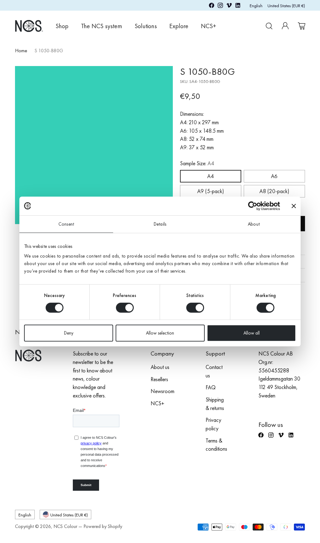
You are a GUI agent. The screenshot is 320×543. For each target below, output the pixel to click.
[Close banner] (294, 206)
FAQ (211, 387)
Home (21, 51)
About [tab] (254, 224)
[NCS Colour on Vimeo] (229, 6)
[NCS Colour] (29, 26)
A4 (210, 176)
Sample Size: (197, 163)
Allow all (251, 333)
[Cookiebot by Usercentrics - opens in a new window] (252, 206)
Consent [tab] (66, 224)
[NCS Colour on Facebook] (211, 6)
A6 (274, 176)
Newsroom (162, 391)
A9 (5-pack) (210, 191)
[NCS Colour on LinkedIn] (238, 6)
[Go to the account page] (285, 26)
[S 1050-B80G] (94, 145)
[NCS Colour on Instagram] (220, 6)
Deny (68, 333)
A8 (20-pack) (274, 191)
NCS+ (157, 403)
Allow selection (160, 333)
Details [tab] (160, 224)
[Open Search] (269, 26)
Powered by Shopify (102, 526)
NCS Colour (65, 526)
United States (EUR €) (286, 5)
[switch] (125, 308)
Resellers (159, 379)
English (256, 5)
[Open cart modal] (302, 26)
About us (160, 367)
